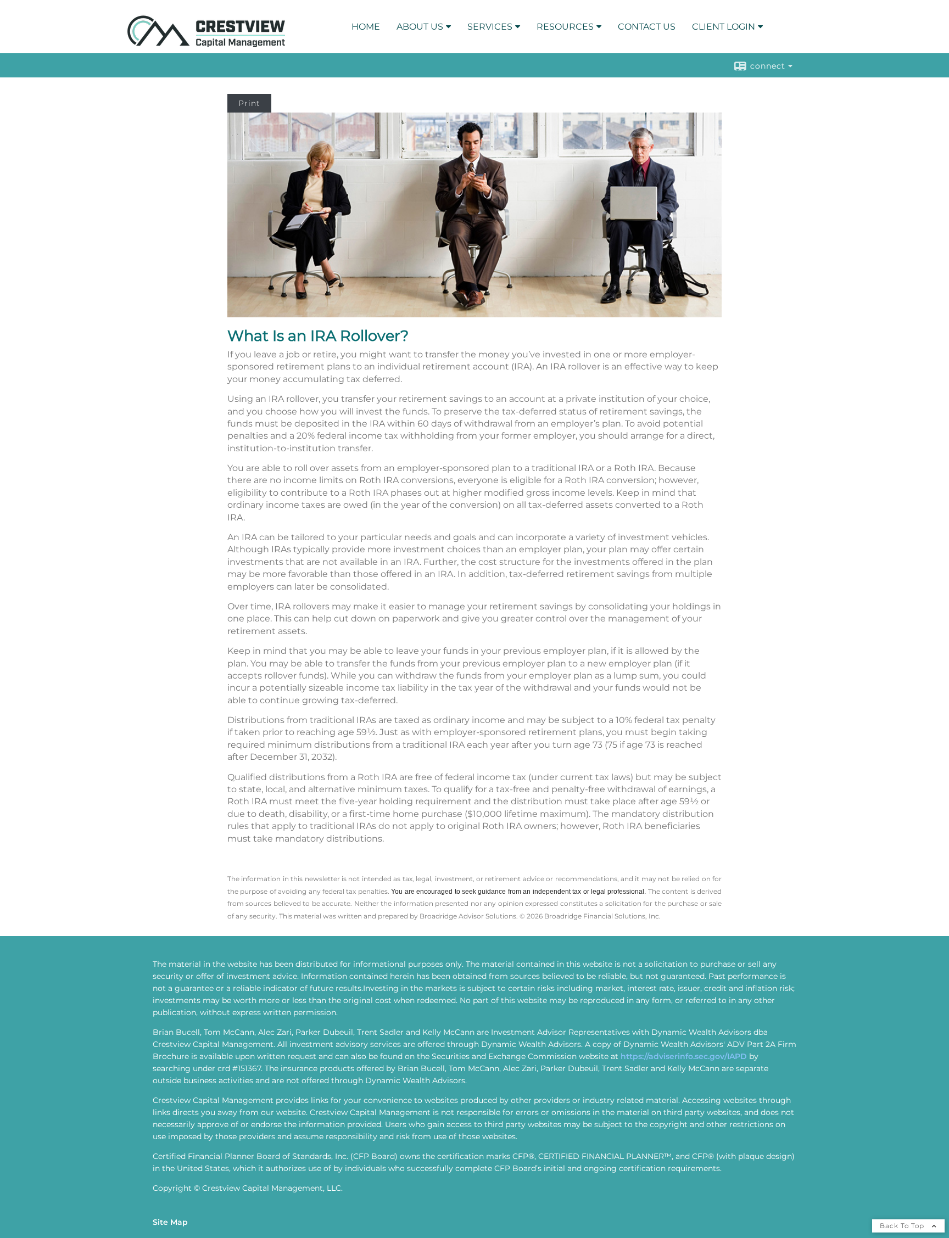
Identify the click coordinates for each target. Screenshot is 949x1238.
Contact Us (647, 26)
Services (489, 26)
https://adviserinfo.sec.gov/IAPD (684, 1056)
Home (365, 26)
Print (249, 103)
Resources (565, 26)
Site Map (170, 1222)
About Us (420, 26)
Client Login (723, 26)
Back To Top (903, 1226)
